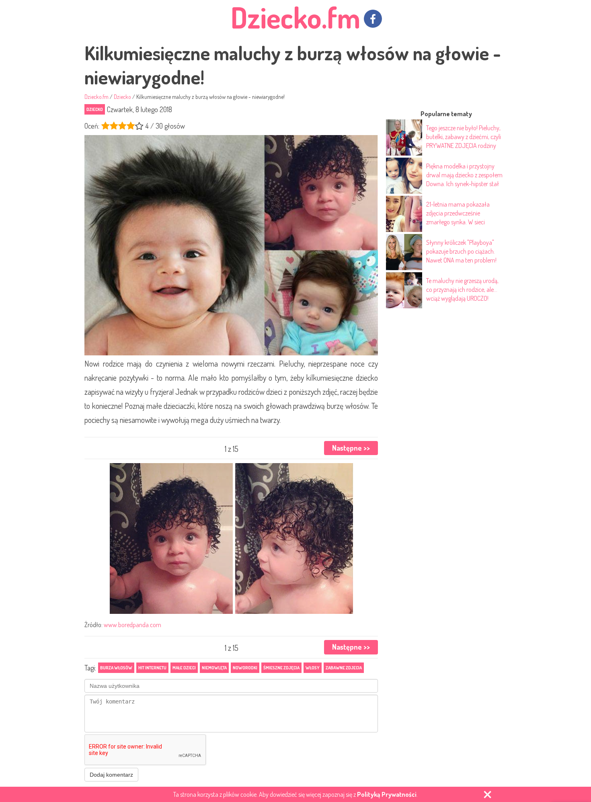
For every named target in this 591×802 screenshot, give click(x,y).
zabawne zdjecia (344, 668)
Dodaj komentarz (111, 774)
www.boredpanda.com (132, 625)
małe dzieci (184, 668)
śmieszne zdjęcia (281, 668)
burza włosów (116, 668)
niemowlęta (214, 668)
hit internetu (152, 668)
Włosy (313, 668)
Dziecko (94, 109)
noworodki (245, 668)
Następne (351, 447)
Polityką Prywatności (387, 794)
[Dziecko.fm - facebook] (373, 19)
